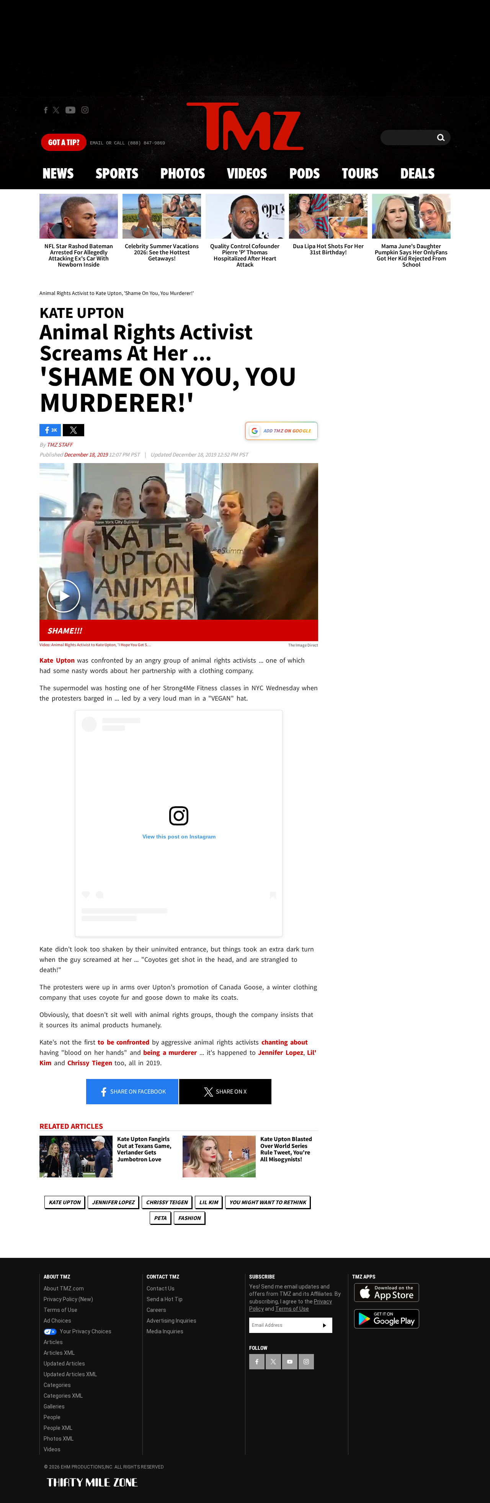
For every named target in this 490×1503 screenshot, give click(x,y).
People (52, 1417)
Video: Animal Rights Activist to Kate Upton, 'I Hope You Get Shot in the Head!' (95, 644)
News (58, 174)
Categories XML (63, 1396)
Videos (247, 174)
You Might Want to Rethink (267, 1202)
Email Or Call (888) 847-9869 (127, 143)
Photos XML (59, 1439)
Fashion (189, 1217)
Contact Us (161, 1288)
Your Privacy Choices (85, 1331)
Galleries (54, 1406)
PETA (160, 1217)
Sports (117, 174)
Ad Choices (57, 1321)
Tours (360, 174)
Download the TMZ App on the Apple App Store (386, 1292)
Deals (417, 174)
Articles (53, 1342)
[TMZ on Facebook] (45, 110)
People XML (58, 1428)
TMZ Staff (59, 444)
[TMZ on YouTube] (289, 1361)
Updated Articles (64, 1364)
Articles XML (59, 1353)
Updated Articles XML (70, 1374)
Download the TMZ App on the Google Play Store (386, 1319)
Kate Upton (64, 1202)
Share (137, 1091)
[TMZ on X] (57, 110)
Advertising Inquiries (171, 1321)
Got (63, 143)
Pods (304, 174)
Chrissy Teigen (167, 1202)
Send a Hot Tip (165, 1299)
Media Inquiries (165, 1331)
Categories (57, 1385)
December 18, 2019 (86, 454)
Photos (182, 174)
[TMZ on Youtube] (70, 110)
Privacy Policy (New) (68, 1299)
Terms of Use (60, 1310)
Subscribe (324, 1325)
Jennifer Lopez (113, 1202)
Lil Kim (208, 1202)
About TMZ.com (64, 1288)
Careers (156, 1310)
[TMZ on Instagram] (84, 110)
